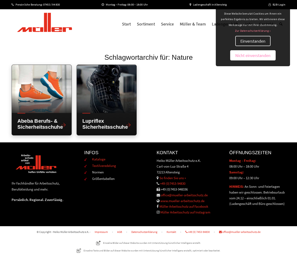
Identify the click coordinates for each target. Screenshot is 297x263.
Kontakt (171, 232)
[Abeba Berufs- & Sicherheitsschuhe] (41, 89)
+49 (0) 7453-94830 (198, 232)
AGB (119, 232)
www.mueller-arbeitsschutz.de (182, 201)
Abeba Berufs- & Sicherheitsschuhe (37, 124)
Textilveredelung (104, 165)
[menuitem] (126, 24)
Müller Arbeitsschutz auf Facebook (183, 206)
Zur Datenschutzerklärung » (253, 30)
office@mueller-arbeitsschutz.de (184, 195)
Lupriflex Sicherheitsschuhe (102, 124)
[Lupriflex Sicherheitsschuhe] (106, 89)
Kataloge (98, 159)
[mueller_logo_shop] (44, 24)
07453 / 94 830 (53, 4)
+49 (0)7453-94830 (172, 183)
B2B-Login (279, 4)
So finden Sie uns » (172, 178)
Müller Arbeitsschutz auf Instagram (185, 212)
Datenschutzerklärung (144, 232)
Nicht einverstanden (253, 55)
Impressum (101, 232)
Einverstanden (252, 41)
